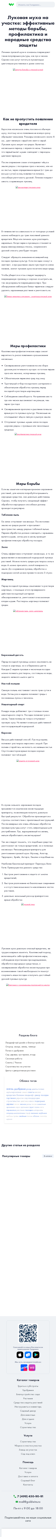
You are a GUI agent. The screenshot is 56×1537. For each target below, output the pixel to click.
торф (28, 1113)
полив (36, 1107)
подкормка (40, 1101)
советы (31, 1092)
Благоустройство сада (28, 1394)
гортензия (11, 1098)
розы (29, 1104)
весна (38, 1092)
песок (16, 1104)
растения (21, 1110)
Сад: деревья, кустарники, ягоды (20, 1054)
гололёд (43, 1116)
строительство (13, 1101)
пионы (29, 1116)
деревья (9, 1104)
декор (37, 1095)
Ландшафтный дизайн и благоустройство (24, 1042)
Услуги (28, 1423)
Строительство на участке (17, 1066)
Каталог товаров (28, 1468)
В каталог (48, 1156)
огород (9, 1113)
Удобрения (28, 1390)
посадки (45, 1095)
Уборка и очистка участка (28, 1445)
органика (25, 1107)
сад (26, 1098)
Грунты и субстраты (28, 1386)
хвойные (22, 1116)
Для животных (28, 1414)
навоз (31, 1101)
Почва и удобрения (14, 1050)
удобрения (20, 1088)
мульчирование (14, 1092)
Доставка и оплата (28, 1476)
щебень (9, 1116)
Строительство (28, 1427)
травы (16, 1116)
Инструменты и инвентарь (28, 1406)
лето (42, 1107)
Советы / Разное (13, 1062)
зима (24, 1092)
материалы (38, 1110)
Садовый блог (28, 1480)
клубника (43, 1113)
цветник (24, 1101)
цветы (35, 1088)
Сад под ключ (28, 1453)
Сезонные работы (13, 1058)
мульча (9, 1119)
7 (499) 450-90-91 (30, 1496)
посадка (29, 1110)
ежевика (34, 1113)
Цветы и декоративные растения (20, 1070)
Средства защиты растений (28, 1402)
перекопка (11, 1110)
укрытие (20, 1098)
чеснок (23, 1104)
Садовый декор (28, 1410)
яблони (36, 1116)
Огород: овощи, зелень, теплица (20, 1046)
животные (41, 1104)
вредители (11, 1095)
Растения (28, 1398)
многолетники (19, 1113)
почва (41, 1088)
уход (28, 1088)
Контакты (28, 1484)
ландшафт (29, 1095)
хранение (10, 1107)
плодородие (34, 1098)
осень (9, 1089)
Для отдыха (28, 1419)
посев (34, 1104)
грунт (31, 1107)
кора (18, 1107)
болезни (20, 1095)
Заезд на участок (28, 1449)
